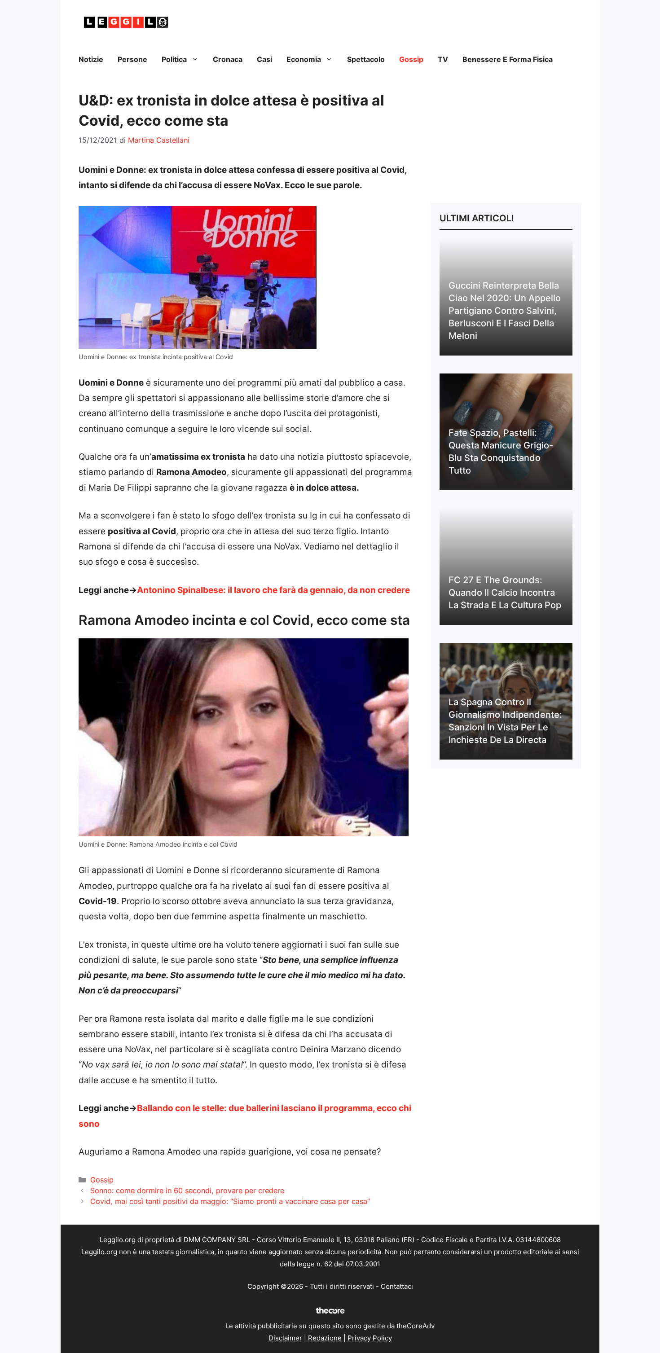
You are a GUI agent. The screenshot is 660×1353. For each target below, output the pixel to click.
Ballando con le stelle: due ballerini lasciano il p (233, 1108)
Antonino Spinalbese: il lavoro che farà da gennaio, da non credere (273, 590)
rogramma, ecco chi (370, 1108)
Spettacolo (366, 59)
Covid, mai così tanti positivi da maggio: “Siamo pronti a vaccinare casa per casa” (230, 1201)
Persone (132, 59)
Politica (174, 59)
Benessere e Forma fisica (507, 59)
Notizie (91, 59)
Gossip (411, 59)
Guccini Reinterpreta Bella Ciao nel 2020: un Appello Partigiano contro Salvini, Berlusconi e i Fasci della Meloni (505, 310)
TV (443, 59)
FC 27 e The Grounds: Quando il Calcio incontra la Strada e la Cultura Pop (505, 593)
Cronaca (227, 59)
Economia (303, 59)
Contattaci (397, 1286)
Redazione (325, 1338)
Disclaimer (285, 1338)
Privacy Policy (370, 1338)
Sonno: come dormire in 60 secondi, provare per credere (187, 1190)
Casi (264, 59)
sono (89, 1124)
